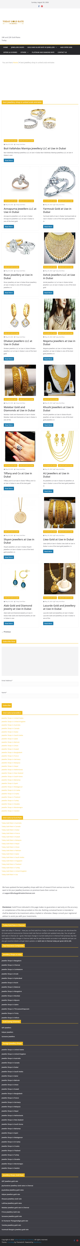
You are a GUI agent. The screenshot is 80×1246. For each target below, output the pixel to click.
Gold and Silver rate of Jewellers (41, 47)
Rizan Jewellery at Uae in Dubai (18, 276)
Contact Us (62, 52)
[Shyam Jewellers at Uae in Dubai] (20, 512)
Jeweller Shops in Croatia (10, 794)
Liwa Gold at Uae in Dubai (58, 539)
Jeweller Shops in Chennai (11, 965)
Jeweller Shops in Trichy (10, 1013)
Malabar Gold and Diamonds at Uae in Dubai (19, 408)
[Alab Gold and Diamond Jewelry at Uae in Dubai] (20, 578)
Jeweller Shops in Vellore (10, 1018)
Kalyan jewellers (7, 1032)
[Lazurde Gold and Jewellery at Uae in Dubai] (59, 578)
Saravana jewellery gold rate (12, 1216)
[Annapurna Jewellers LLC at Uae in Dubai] (20, 181)
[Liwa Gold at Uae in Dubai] (59, 512)
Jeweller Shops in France (10, 756)
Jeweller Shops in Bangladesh (12, 752)
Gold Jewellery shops (11, 140)
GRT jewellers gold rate (10, 1181)
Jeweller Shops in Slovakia (11, 804)
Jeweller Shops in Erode (10, 974)
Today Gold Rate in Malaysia (11, 840)
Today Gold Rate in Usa (10, 874)
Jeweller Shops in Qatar (10, 739)
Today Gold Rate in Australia (11, 823)
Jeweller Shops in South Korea (12, 776)
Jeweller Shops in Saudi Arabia (12, 735)
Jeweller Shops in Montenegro (12, 807)
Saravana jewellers (8, 1036)
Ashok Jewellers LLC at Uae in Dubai (59, 276)
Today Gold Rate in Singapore (12, 861)
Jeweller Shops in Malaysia (11, 763)
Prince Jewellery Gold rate (11, 1212)
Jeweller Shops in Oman (10, 746)
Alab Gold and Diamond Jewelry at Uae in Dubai (18, 607)
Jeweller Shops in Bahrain (11, 742)
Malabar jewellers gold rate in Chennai (15, 1208)
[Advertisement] (40, 79)
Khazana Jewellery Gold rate (12, 1199)
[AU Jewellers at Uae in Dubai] (59, 446)
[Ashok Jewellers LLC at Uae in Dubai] (59, 248)
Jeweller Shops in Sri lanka (11, 790)
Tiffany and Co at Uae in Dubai (18, 475)
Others (23, 52)
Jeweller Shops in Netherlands (12, 770)
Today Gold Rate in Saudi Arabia (13, 857)
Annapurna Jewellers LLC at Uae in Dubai (20, 210)
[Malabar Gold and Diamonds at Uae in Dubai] (20, 380)
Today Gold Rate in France (11, 833)
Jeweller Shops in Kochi (10, 983)
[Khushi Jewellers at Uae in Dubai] (59, 380)
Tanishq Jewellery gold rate (11, 1225)
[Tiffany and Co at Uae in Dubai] (20, 446)
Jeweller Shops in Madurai (11, 987)
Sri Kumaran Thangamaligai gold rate (15, 1221)
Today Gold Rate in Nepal (10, 844)
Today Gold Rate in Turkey (11, 868)
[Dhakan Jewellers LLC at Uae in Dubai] (20, 314)
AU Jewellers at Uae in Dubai (56, 475)
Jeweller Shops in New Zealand (12, 773)
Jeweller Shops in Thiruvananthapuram (15, 1009)
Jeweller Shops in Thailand (11, 797)
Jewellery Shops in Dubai (26, 140)
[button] (56, 47)
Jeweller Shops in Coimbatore (12, 969)
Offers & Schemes (10, 52)
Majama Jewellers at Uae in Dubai (59, 342)
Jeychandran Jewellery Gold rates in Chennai (17, 1186)
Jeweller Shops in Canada (10, 728)
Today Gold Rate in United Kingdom (14, 871)
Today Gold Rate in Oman (10, 847)
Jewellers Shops (17, 47)
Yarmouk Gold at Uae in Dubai (57, 210)
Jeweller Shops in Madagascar (12, 787)
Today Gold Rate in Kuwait (11, 837)
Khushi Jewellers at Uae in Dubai (58, 408)
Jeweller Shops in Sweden (11, 811)
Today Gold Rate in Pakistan (11, 850)
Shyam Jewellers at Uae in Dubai (19, 541)
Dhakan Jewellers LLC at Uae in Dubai (18, 342)
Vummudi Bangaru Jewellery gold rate (15, 1229)
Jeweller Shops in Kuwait (10, 749)
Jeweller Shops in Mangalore (12, 991)
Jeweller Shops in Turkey (10, 800)
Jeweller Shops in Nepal (10, 766)
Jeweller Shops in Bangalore (11, 961)
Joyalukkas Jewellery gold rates (13, 1190)
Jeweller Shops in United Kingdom (13, 722)
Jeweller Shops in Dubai (10, 732)
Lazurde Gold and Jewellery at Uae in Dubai (59, 607)
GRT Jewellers (6, 1028)
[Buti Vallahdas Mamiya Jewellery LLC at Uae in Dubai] (40, 121)
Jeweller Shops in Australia (11, 725)
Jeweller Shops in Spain (10, 783)
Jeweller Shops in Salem (10, 1005)
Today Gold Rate (20, 144)
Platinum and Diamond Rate (43, 52)
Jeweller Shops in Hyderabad (12, 978)
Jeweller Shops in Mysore (10, 1000)
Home (5, 47)
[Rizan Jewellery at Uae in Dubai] (20, 248)
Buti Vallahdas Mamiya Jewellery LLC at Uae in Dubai (35, 148)
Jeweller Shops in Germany (11, 759)
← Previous (6, 632)
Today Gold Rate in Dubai (10, 830)
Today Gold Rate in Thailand (11, 864)
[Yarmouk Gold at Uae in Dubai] (59, 181)
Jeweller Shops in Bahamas (11, 780)
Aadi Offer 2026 (66, 47)
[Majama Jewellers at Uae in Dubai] (59, 314)
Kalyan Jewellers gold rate (11, 1194)
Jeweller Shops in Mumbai (11, 996)
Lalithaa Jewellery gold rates (12, 1203)
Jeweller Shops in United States (12, 718)
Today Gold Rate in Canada (11, 826)
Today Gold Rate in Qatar (10, 854)
